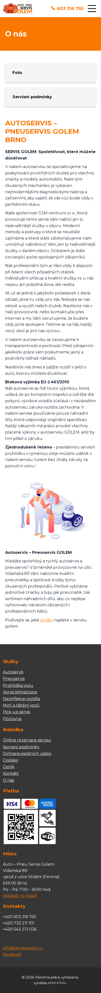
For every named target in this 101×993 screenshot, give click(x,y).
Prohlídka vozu (18, 685)
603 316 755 (70, 8)
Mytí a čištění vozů (21, 705)
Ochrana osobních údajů (27, 753)
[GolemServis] (17, 9)
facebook (12, 954)
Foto (17, 72)
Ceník (8, 766)
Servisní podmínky (32, 97)
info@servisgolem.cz (23, 948)
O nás (8, 780)
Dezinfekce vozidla (21, 698)
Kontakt (11, 773)
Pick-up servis (16, 712)
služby (46, 620)
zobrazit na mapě (20, 895)
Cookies (10, 760)
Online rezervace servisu (27, 740)
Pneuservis (14, 678)
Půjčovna (12, 718)
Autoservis (13, 672)
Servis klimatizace (20, 692)
